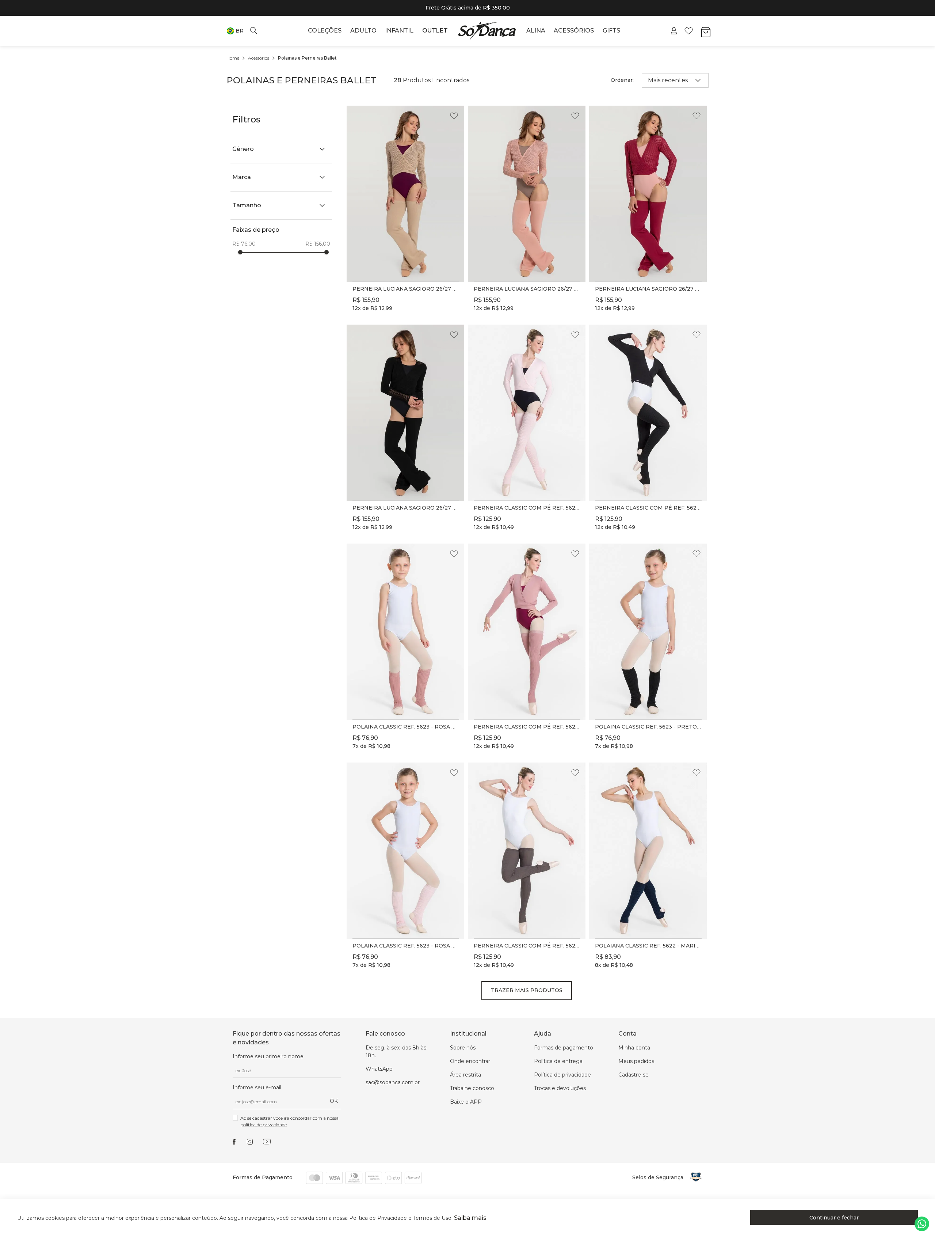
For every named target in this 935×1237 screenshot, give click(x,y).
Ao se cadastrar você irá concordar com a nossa (290, 1121)
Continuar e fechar (834, 1217)
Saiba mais (470, 1217)
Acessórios (258, 58)
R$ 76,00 (244, 244)
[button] (235, 31)
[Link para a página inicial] (232, 58)
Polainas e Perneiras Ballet (307, 58)
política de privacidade (263, 1124)
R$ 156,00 (317, 244)
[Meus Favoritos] (688, 30)
